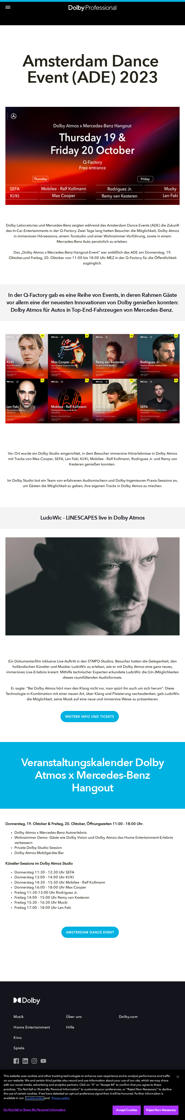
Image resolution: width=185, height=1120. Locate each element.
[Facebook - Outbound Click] (16, 1061)
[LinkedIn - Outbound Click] (25, 1061)
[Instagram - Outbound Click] (34, 1061)
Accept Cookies (126, 1110)
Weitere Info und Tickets (89, 716)
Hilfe (70, 1027)
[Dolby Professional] (92, 7)
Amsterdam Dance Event (90, 932)
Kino (18, 1038)
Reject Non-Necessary (161, 1110)
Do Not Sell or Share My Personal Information (35, 1110)
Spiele (19, 1048)
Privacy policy (60, 1098)
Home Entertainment (32, 1027)
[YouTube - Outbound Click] (43, 1061)
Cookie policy (35, 1098)
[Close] (178, 1077)
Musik (19, 1017)
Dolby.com (128, 1017)
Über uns (74, 1017)
